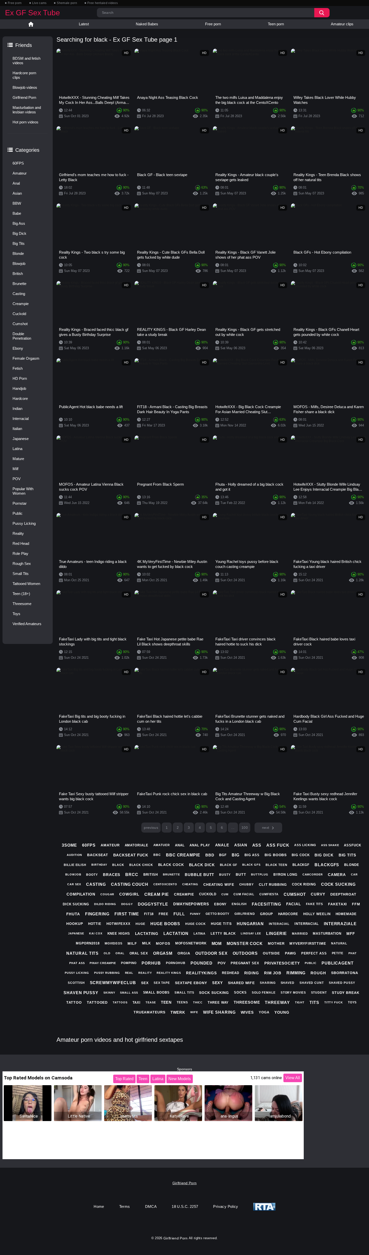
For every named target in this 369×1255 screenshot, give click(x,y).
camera (337, 874)
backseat (97, 855)
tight (300, 1002)
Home (31, 24)
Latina (17, 449)
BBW (17, 203)
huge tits (221, 924)
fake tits (314, 904)
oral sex (139, 953)
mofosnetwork (191, 943)
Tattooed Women (26, 583)
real (129, 972)
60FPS (18, 163)
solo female (264, 992)
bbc (157, 855)
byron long (285, 874)
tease (151, 1002)
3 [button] (189, 828)
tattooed (97, 1002)
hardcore (288, 914)
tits (314, 1002)
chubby (246, 884)
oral (120, 953)
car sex (74, 884)
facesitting (266, 904)
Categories (27, 150)
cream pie (156, 894)
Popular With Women (23, 491)
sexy (217, 983)
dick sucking (76, 904)
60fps (89, 845)
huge (140, 924)
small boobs (156, 992)
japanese (76, 933)
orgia (183, 953)
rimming (295, 973)
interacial (279, 924)
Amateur (20, 173)
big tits (347, 855)
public (310, 963)
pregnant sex (245, 963)
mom (217, 943)
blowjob (73, 874)
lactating (146, 933)
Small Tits (21, 573)
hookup (74, 924)
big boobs (276, 855)
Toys (16, 614)
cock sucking (338, 884)
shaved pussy (342, 983)
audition (74, 854)
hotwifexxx (118, 924)
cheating (190, 884)
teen (166, 1002)
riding (251, 973)
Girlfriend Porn (24, 97)
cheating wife (218, 884)
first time (126, 914)
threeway (277, 1002)
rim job (272, 973)
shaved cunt (311, 983)
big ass (252, 855)
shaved (287, 983)
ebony (220, 904)
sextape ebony (191, 983)
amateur (110, 845)
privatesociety (282, 963)
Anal (16, 183)
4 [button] (200, 828)
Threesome (22, 604)
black (118, 865)
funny (195, 913)
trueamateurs (149, 1012)
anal (180, 845)
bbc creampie (183, 855)
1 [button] (167, 828)
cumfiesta (269, 894)
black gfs (251, 864)
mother (276, 943)
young (282, 1012)
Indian (17, 408)
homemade (346, 914)
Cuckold (19, 314)
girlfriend (244, 914)
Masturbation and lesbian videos (27, 109)
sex (145, 983)
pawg (290, 953)
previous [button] (151, 828)
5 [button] (211, 828)
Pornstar (20, 503)
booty (92, 874)
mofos (163, 943)
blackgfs (327, 865)
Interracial (21, 418)
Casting (19, 293)
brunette (171, 874)
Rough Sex (22, 563)
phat (352, 953)
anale (222, 845)
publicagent (338, 963)
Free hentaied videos (102, 3)
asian (240, 845)
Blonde (18, 253)
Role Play (20, 553)
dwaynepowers (191, 904)
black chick (141, 865)
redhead (230, 973)
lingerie (276, 933)
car (354, 874)
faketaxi (337, 904)
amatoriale (136, 845)
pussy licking (77, 972)
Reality (18, 533)
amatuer (161, 845)
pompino (129, 963)
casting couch (129, 884)
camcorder (312, 874)
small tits (184, 992)
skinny (109, 992)
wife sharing (219, 1012)
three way (218, 1002)
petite (337, 953)
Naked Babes (147, 24)
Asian (17, 193)
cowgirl (129, 894)
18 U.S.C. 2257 (185, 1206)
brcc (131, 874)
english (239, 904)
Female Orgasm (26, 358)
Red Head (21, 543)
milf (132, 943)
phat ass (77, 963)
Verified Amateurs (27, 624)
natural (339, 943)
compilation (81, 894)
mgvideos (113, 943)
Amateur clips (342, 24)
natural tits (82, 953)
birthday (99, 864)
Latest (84, 24)
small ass (129, 992)
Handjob (19, 388)
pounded (202, 963)
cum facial (243, 894)
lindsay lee (251, 933)
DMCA (151, 1206)
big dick (324, 855)
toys (352, 1002)
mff (350, 933)
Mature (18, 459)
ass (257, 845)
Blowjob (19, 263)
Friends (23, 45)
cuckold (207, 894)
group (266, 914)
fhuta (73, 914)
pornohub (176, 963)
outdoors (245, 953)
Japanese (21, 438)
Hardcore (20, 398)
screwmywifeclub (113, 983)
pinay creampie (103, 963)
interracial (306, 924)
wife (194, 1012)
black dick (202, 865)
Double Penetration (22, 336)
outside (271, 953)
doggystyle (153, 904)
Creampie (21, 304)
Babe (17, 213)
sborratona (344, 973)
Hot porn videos (25, 122)
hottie (94, 924)
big (235, 855)
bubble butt (199, 874)
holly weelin (317, 914)
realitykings (201, 973)
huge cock (195, 924)
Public (18, 513)
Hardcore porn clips (24, 75)
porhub (151, 963)
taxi (137, 1002)
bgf (223, 855)
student (319, 992)
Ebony (18, 348)
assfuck (352, 845)
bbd (209, 855)
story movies (293, 992)
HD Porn (20, 378)
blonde (351, 865)
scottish (76, 983)
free (163, 914)
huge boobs (165, 924)
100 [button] (244, 828)
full (179, 914)
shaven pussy (81, 993)
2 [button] (178, 828)
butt (241, 874)
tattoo (74, 1002)
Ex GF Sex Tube (32, 13)
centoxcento (165, 884)
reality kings (169, 972)
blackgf (301, 865)
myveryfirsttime (307, 943)
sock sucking (214, 993)
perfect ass (314, 953)
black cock (171, 865)
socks (240, 992)
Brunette (19, 283)
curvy (318, 894)
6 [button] (222, 828)
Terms (124, 1206)
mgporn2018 (88, 943)
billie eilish (75, 865)
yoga (264, 1012)
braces (111, 874)
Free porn (15, 3)
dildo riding (105, 904)
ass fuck (277, 845)
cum (224, 894)
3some (69, 845)
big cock (301, 855)
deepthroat (343, 894)
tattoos (120, 1002)
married (300, 933)
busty (225, 874)
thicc (198, 1002)
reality (145, 972)
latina (200, 933)
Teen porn (276, 24)
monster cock (245, 943)
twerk (178, 1012)
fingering (97, 914)
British (18, 273)
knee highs (118, 933)
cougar (107, 894)
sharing (267, 983)
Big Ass (19, 223)
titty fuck (333, 1002)
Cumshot (20, 324)
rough (318, 973)
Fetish (18, 368)
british (150, 874)
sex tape (162, 983)
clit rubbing (273, 884)
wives (247, 1012)
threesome (247, 1002)
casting (96, 884)
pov (222, 963)
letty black (223, 933)
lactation (176, 933)
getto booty (217, 914)
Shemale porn (67, 3)
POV (17, 479)
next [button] (265, 828)
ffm (356, 904)
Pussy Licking (24, 523)
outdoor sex (211, 953)
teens (182, 1002)
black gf (228, 865)
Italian (17, 428)
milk (146, 943)
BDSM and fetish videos (26, 60)
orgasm (162, 953)
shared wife (241, 983)
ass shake (330, 845)
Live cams (39, 3)
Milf (15, 469)
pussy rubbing (107, 972)
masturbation (327, 933)
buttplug (259, 874)
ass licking (305, 845)
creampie (184, 894)
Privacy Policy (225, 1206)
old (107, 953)
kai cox (95, 933)
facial (293, 904)
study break (345, 993)
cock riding (304, 884)
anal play (200, 845)
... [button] (232, 828)
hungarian (250, 924)
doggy (127, 904)
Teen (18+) (21, 594)
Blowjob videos (25, 87)
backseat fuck (131, 855)
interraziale (340, 924)
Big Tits (19, 243)
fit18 (149, 914)
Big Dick (19, 233)
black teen (276, 865)
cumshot (295, 894)
